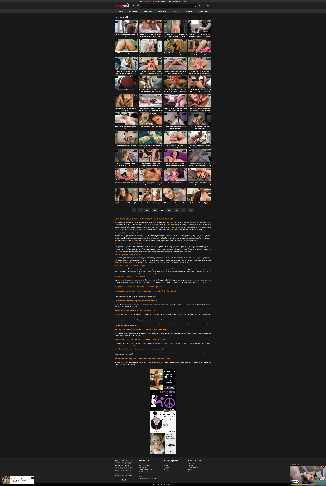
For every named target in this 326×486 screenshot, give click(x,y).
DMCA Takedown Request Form (147, 478)
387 (147, 210)
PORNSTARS (148, 11)
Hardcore (166, 467)
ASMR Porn (160, 484)
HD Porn (166, 463)
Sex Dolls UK (167, 484)
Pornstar (166, 465)
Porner (142, 1)
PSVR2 (169, 1)
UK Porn (208, 6)
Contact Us (142, 476)
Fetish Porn (202, 6)
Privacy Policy (143, 467)
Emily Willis (191, 463)
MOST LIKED (189, 11)
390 (169, 210)
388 (155, 210)
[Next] (183, 210)
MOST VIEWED (204, 11)
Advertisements (143, 474)
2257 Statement (143, 472)
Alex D (190, 469)
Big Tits (166, 474)
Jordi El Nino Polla (193, 467)
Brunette (166, 472)
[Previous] (140, 210)
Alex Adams (191, 472)
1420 (191, 210)
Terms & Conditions (144, 465)
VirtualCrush (148, 1)
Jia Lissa (190, 465)
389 (162, 210)
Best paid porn (162, 1)
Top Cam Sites (176, 1)
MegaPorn (154, 484)
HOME (121, 11)
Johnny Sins (191, 474)
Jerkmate (183, 1)
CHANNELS (163, 11)
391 (177, 210)
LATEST (176, 11)
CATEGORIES (134, 11)
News (140, 463)
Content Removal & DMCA (146, 469)
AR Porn (172, 484)
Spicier (155, 1)
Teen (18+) (167, 469)
